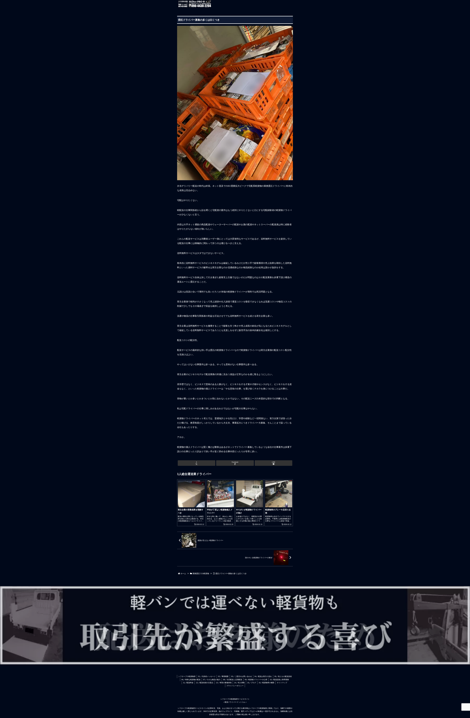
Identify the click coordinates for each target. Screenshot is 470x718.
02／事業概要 (223, 676)
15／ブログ (251, 683)
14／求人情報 (239, 683)
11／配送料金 (188, 683)
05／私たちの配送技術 (283, 676)
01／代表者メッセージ (206, 676)
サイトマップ (282, 683)
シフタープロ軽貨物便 (186, 676)
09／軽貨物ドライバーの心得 (256, 680)
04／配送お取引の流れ (263, 676)
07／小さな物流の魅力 (211, 680)
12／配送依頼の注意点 (204, 683)
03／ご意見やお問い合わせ (241, 676)
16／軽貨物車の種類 (266, 683)
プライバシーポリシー (235, 686)
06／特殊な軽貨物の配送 (190, 680)
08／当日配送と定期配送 (232, 680)
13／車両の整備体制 (224, 683)
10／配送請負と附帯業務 (279, 680)
